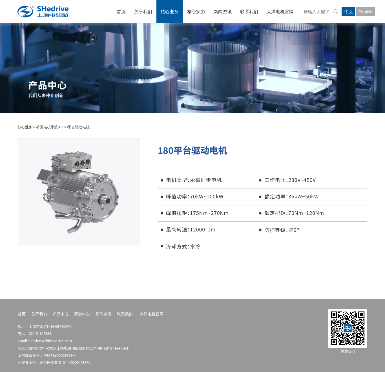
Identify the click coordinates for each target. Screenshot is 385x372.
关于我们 (143, 11)
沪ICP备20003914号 (59, 355)
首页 (121, 11)
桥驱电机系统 (47, 126)
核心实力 (196, 11)
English (366, 11)
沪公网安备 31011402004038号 (65, 362)
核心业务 (170, 11)
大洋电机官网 (280, 11)
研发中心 (82, 314)
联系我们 (249, 11)
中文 (348, 11)
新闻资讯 (223, 11)
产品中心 (60, 314)
